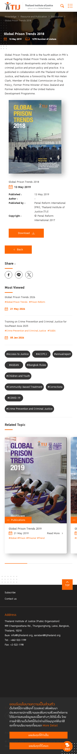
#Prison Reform (37, 302)
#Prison (21, 538)
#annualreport (62, 354)
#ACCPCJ (41, 354)
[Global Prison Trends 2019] (36, 480)
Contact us (11, 599)
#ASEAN (14, 365)
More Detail (50, 725)
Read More (53, 533)
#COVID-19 (14, 398)
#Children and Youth (18, 376)
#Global (13, 538)
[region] (38, 147)
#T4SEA (51, 331)
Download (24, 233)
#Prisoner (31, 538)
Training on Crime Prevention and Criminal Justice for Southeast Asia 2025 (36, 324)
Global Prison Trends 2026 (20, 297)
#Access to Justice (17, 354)
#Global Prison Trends (16, 302)
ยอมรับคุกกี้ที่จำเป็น (38, 735)
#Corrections (55, 387)
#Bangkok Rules (36, 365)
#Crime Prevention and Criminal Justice (25, 331)
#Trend (41, 538)
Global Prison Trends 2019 (25, 529)
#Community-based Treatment (24, 387)
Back (20, 250)
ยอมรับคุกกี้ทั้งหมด (38, 746)
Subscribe (10, 593)
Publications (18, 520)
